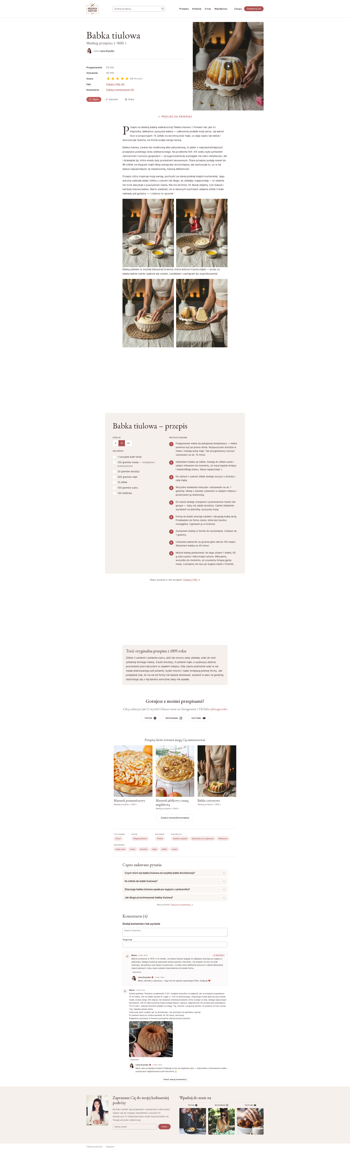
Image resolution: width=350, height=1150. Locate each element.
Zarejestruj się (254, 9)
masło (132, 849)
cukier (174, 849)
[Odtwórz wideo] (228, 66)
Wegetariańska (140, 838)
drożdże (143, 849)
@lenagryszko (218, 709)
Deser (118, 838)
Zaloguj (238, 8)
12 (122, 443)
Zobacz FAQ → (191, 579)
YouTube (196, 718)
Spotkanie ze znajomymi (203, 838)
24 (128, 443)
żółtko (164, 849)
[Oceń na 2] (113, 78)
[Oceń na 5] (127, 78)
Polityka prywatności (94, 1147)
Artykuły (196, 8)
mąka (154, 849)
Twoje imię (127, 940)
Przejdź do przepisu (176, 116)
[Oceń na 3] (117, 78)
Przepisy (184, 8)
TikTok (148, 718)
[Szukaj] (163, 9)
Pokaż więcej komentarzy (175, 1079)
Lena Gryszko (107, 51)
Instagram (171, 718)
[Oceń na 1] (108, 78)
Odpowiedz (137, 972)
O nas (208, 8)
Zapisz (95, 99)
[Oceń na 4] (122, 78)
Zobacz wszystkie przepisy (175, 817)
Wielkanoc (223, 838)
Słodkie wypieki (180, 838)
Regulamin (110, 1147)
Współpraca (220, 8)
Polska (160, 838)
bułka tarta (120, 849)
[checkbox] (114, 457)
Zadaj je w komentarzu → (181, 904)
